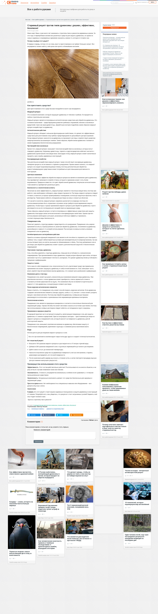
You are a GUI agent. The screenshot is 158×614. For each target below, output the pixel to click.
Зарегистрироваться (142, 2)
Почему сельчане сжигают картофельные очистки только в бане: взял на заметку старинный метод (114, 427)
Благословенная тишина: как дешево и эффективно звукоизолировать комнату (113, 101)
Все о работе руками (39, 9)
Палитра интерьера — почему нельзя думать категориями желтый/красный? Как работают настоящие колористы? (114, 40)
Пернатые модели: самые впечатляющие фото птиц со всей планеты (20, 553)
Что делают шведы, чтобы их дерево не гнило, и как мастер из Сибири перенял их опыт (79, 474)
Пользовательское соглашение (112, 73)
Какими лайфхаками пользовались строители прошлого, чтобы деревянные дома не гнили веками (114, 387)
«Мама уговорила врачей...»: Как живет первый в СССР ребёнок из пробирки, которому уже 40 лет (79, 573)
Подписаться (115, 28)
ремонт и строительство (55, 409)
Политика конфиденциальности (112, 74)
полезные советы (38, 409)
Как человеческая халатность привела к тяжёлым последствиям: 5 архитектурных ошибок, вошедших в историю (50, 544)
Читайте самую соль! (14, 512)
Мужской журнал (107, 331)
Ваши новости (106, 200)
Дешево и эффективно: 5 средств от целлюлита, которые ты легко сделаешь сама (113, 227)
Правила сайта (107, 76)
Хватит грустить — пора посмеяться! (105, 595)
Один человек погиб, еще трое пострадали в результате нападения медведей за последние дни (136, 537)
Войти (152, 2)
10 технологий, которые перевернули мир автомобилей (137, 503)
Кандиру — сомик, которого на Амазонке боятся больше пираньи (21, 503)
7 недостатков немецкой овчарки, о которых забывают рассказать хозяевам (113, 59)
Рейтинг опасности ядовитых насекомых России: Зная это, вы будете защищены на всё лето (112, 53)
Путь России (128, 579)
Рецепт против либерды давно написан (114, 193)
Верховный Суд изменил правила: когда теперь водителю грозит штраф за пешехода (48, 508)
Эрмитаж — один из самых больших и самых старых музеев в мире (48, 590)
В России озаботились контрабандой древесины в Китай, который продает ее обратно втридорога (49, 474)
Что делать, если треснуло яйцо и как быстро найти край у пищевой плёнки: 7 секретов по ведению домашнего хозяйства (114, 66)
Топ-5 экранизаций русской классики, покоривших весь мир (78, 507)
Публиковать (38, 441)
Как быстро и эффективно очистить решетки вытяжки (113, 324)
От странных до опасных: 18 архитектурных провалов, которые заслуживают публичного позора (113, 46)
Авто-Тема (127, 511)
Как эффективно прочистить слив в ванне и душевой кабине (21, 473)
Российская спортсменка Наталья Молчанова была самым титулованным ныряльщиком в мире (135, 569)
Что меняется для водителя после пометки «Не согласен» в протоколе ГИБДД (79, 538)
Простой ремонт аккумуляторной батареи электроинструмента (134, 602)
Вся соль (28, 19)
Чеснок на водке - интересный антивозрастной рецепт (137, 471)
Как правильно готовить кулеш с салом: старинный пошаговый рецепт (114, 266)
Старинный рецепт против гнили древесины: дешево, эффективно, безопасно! (67, 19)
